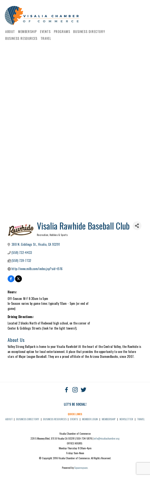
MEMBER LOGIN (90, 419)
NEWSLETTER (126, 419)
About (10, 31)
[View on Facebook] (11, 280)
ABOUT (9, 419)
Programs (62, 31)
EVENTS (74, 419)
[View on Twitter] (18, 280)
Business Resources (21, 38)
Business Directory (89, 31)
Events (45, 31)
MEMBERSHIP (108, 419)
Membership (27, 31)
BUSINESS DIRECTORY (27, 419)
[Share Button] (137, 225)
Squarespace (81, 467)
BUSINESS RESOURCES (55, 419)
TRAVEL (141, 419)
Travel (46, 38)
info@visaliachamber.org (107, 438)
